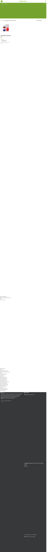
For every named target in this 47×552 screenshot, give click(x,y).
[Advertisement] (23, 12)
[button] (4, 41)
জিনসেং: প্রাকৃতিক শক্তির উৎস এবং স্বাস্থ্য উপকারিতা (31, 534)
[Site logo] (23, 1)
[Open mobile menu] (1, 1)
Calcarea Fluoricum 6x (6, 36)
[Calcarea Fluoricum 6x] (6, 27)
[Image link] (3, 392)
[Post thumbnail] (35, 428)
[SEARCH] (44, 4)
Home (1, 20)
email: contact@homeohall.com (6, 400)
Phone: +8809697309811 (11, 398)
